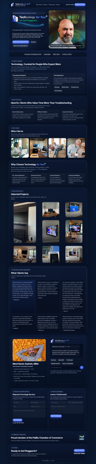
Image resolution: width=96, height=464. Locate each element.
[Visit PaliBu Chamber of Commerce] (81, 437)
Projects (45, 4)
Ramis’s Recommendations (21, 45)
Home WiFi (61, 360)
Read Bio (33, 42)
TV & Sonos (70, 360)
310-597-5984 (20, 422)
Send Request (17, 420)
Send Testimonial (56, 416)
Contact (58, 4)
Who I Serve (39, 4)
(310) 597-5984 (70, 4)
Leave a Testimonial (67, 363)
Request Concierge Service (20, 42)
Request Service (80, 4)
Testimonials (51, 4)
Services (53, 360)
